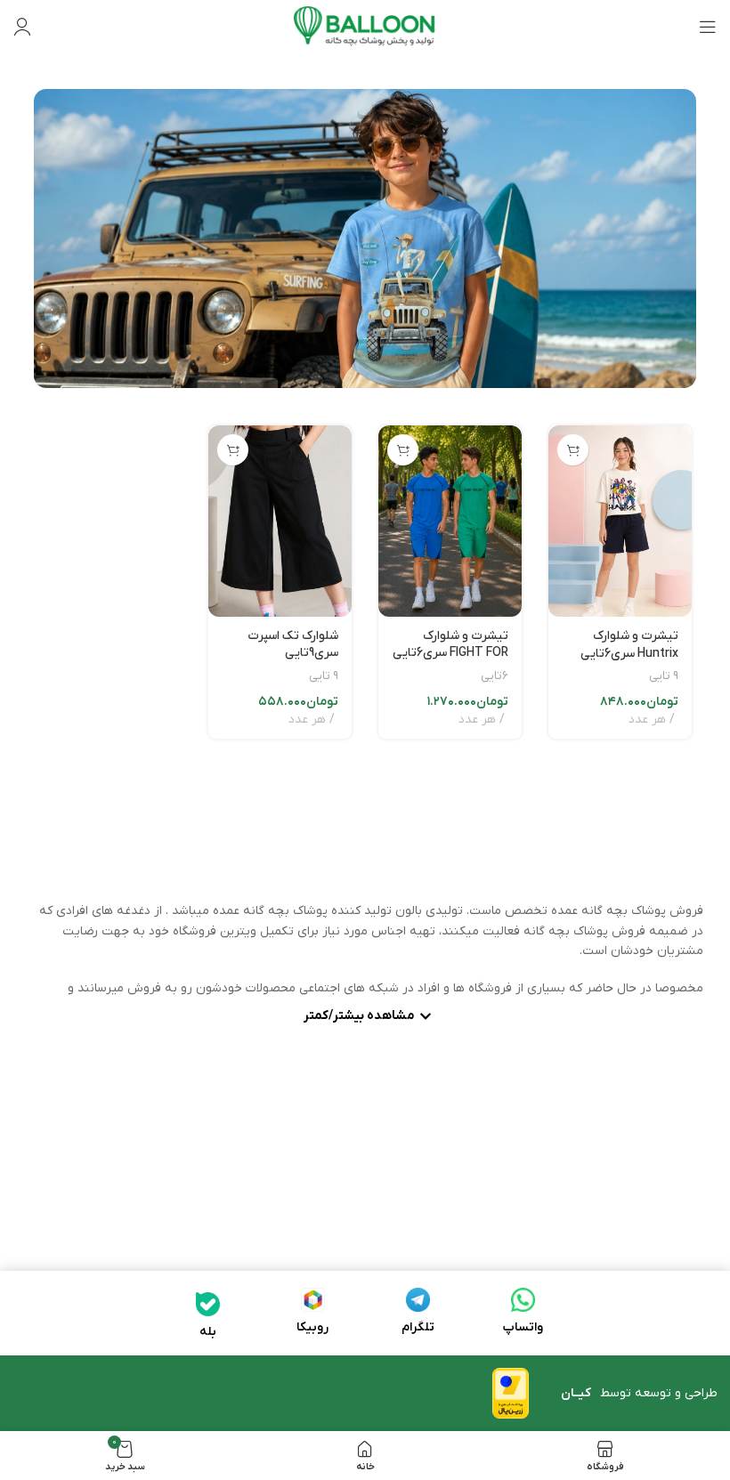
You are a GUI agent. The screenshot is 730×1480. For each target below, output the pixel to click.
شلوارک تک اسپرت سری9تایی (292, 644)
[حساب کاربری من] (22, 26)
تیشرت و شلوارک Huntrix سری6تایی (629, 644)
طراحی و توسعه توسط (639, 1393)
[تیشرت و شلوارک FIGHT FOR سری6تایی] (450, 521)
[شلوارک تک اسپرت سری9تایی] (280, 521)
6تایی (494, 675)
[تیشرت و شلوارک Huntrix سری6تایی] (620, 521)
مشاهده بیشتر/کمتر (359, 1017)
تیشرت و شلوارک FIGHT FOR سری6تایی (450, 644)
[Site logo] (365, 26)
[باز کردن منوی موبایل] (708, 26)
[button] (572, 449)
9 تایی (663, 675)
